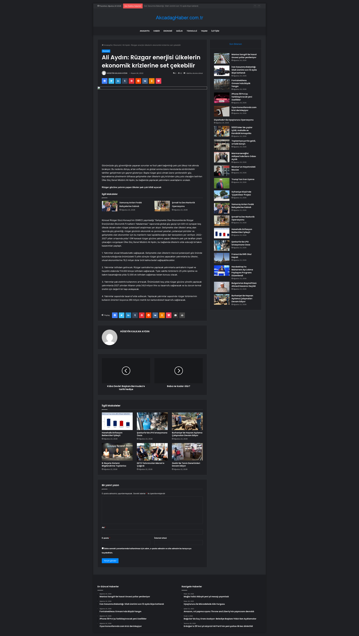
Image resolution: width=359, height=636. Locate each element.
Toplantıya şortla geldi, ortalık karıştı (244, 142)
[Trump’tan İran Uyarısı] (221, 183)
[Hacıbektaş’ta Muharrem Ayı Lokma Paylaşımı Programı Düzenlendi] (221, 270)
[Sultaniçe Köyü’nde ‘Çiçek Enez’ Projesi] (221, 195)
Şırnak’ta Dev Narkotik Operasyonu (243, 218)
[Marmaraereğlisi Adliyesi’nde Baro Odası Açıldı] (221, 157)
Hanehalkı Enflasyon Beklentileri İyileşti (112, 434)
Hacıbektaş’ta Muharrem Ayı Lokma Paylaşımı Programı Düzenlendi (242, 271)
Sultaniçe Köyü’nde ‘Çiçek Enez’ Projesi (241, 193)
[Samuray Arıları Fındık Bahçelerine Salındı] (109, 206)
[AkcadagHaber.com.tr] (179, 17)
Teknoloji (192, 31)
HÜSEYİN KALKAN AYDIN (117, 73)
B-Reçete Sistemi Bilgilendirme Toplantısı (114, 464)
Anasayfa (144, 31)
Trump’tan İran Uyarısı (243, 179)
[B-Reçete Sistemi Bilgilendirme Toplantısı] (117, 451)
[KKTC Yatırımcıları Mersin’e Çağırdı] (152, 451)
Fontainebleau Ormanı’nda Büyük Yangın (161, 6)
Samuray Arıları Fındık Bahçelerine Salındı (243, 206)
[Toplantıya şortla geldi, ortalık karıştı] (221, 144)
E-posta (106, 538)
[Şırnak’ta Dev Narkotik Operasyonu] (162, 206)
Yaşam (204, 31)
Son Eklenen (235, 44)
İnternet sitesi (160, 538)
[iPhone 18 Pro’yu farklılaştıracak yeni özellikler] (221, 97)
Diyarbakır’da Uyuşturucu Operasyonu (234, 119)
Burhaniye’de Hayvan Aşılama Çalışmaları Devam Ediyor (187, 434)
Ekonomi (168, 31)
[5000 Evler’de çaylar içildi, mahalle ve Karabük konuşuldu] (221, 131)
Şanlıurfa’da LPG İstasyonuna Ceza (152, 434)
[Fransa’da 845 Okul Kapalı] (221, 258)
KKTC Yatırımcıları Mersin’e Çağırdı (150, 464)
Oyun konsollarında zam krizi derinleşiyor (244, 109)
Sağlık (179, 31)
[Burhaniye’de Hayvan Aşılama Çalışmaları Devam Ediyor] (187, 421)
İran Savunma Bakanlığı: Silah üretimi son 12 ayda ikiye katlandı (244, 70)
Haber (156, 31)
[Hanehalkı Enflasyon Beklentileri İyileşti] (117, 421)
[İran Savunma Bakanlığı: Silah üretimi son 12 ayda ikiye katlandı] (221, 71)
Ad (104, 527)
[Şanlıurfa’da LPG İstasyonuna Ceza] (152, 421)
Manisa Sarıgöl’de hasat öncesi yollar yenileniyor (244, 56)
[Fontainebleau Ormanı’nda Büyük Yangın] (221, 84)
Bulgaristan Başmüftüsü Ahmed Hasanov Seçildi (244, 284)
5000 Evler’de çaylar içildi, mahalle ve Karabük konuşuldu (242, 130)
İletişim (215, 31)
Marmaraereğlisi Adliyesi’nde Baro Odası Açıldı (244, 156)
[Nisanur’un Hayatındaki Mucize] (221, 170)
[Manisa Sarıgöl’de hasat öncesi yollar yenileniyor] (221, 58)
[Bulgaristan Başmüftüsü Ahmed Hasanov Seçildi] (221, 287)
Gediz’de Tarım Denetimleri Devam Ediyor (186, 464)
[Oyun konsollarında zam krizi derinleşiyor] (221, 111)
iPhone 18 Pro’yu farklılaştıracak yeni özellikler (242, 96)
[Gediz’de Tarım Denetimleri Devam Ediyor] (187, 451)
